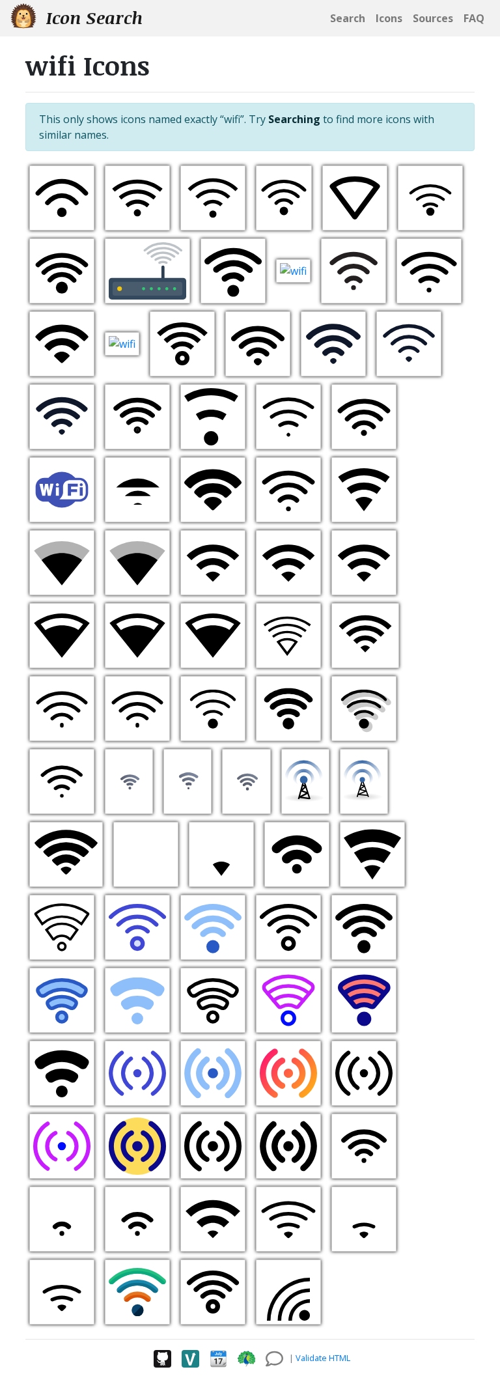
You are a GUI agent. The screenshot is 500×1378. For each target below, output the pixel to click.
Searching (294, 119)
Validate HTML (323, 1358)
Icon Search (92, 17)
